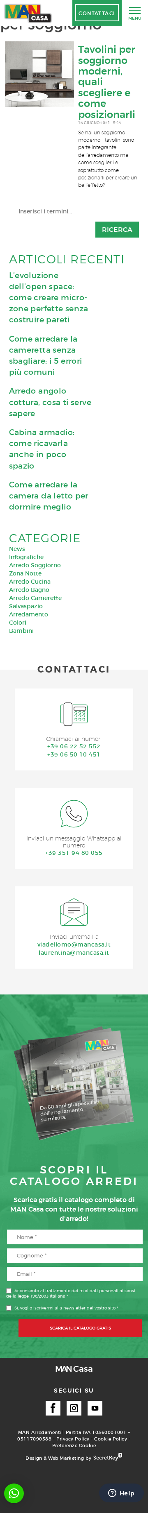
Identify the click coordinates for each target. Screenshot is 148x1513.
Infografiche (26, 557)
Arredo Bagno (29, 589)
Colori (17, 622)
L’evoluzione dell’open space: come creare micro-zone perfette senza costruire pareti (48, 298)
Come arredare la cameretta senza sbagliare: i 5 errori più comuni (45, 355)
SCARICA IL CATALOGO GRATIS (80, 1328)
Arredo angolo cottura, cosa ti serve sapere (50, 402)
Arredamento (28, 614)
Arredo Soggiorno (35, 565)
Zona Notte (25, 573)
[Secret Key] (108, 1457)
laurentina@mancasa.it (74, 952)
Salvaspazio (26, 606)
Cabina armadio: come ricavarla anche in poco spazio (42, 449)
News (17, 549)
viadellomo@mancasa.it (74, 944)
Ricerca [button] (117, 229)
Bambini (21, 630)
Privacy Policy (73, 1439)
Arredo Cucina (30, 581)
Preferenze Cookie (74, 1445)
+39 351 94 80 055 (73, 852)
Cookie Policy (110, 1439)
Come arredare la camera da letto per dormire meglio (48, 496)
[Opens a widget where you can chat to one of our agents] (121, 1494)
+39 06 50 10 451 (74, 754)
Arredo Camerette (35, 598)
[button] (14, 1493)
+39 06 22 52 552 (74, 746)
